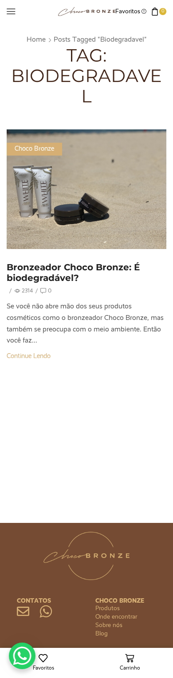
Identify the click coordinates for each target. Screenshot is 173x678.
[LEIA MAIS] (86, 187)
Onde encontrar (116, 617)
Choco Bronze (34, 149)
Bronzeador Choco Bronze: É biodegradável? (73, 272)
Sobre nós (108, 625)
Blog (101, 634)
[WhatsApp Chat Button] (22, 656)
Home (36, 39)
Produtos (107, 608)
